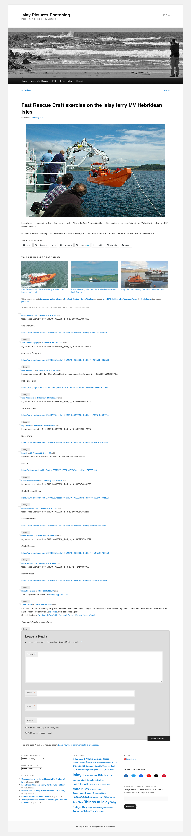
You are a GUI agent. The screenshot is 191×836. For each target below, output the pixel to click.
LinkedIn (86, 614)
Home (24, 81)
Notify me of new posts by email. (40, 733)
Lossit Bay (106, 784)
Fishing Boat (87, 770)
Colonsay (106, 766)
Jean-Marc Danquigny (30, 342)
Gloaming (101, 770)
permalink (25, 301)
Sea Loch (76, 299)
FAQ (54, 81)
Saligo (113, 802)
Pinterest (72, 614)
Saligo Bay (80, 807)
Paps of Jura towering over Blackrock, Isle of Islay (43, 790)
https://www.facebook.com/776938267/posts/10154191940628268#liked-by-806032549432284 (64, 525)
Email (40, 614)
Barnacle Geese (101, 758)
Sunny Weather (87, 299)
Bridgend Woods (110, 762)
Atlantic (89, 758)
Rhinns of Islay (96, 801)
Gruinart (109, 769)
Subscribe (130, 806)
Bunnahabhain (91, 766)
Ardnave (76, 759)
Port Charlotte (107, 797)
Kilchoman (106, 775)
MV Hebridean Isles (115, 299)
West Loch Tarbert (130, 299)
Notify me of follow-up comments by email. (44, 727)
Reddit (93, 614)
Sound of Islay (81, 811)
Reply (26, 339)
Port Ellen (78, 802)
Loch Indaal (80, 784)
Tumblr (79, 614)
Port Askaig (93, 797)
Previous (26, 90)
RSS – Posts (131, 759)
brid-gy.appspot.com (58, 594)
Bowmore (91, 762)
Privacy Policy (66, 81)
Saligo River (92, 807)
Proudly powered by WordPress (102, 826)
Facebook (63, 614)
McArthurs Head (96, 789)
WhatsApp (48, 614)
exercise (53, 611)
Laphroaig (77, 780)
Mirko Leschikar (27, 370)
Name (31, 692)
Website (30, 720)
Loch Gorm (87, 780)
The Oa (94, 811)
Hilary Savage (27, 563)
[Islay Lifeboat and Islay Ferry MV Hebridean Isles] (144, 274)
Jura (85, 775)
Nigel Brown (26, 425)
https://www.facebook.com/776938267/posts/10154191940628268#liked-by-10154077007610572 (65, 552)
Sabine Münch (27, 315)
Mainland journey (56, 299)
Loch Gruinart (98, 780)
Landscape (44, 299)
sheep (110, 807)
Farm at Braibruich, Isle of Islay (35, 796)
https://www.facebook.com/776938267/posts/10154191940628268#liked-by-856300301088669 (64, 332)
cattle (99, 766)
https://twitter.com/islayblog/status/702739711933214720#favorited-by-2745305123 (59, 470)
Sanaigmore (102, 807)
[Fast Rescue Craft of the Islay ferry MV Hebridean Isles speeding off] (44, 274)
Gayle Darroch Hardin (30, 480)
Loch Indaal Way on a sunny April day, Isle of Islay (43, 784)
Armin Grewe (146, 299)
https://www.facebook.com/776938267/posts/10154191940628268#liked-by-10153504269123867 (65, 442)
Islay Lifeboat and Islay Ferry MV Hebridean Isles (143, 289)
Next (167, 90)
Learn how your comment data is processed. (78, 744)
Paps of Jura (80, 797)
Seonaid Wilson (27, 508)
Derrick (24, 453)
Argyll (82, 759)
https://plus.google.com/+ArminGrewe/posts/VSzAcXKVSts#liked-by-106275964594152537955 (64, 387)
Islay (77, 775)
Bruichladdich (79, 766)
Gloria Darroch (27, 535)
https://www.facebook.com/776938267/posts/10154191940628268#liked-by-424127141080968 (64, 580)
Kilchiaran (92, 775)
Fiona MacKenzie (28, 591)
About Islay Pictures (39, 81)
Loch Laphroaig (95, 784)
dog (74, 770)
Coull (113, 766)
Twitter (56, 614)
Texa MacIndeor (27, 398)
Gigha (94, 770)
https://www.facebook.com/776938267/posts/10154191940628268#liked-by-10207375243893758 (65, 359)
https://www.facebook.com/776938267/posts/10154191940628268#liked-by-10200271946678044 (65, 414)
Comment (31, 654)
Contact (79, 81)
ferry (104, 299)
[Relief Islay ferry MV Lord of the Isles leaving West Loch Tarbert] (94, 274)
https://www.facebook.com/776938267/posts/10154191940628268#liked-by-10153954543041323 (65, 497)
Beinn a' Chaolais (79, 762)
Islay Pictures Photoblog (45, 15)
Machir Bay (81, 788)
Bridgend (100, 762)
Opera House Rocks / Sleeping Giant (89, 793)
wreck (102, 811)
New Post (68, 299)
